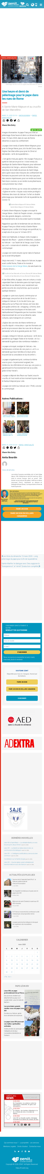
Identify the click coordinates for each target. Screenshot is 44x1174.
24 (12, 968)
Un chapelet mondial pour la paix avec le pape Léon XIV (25, 892)
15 (37, 960)
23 (6, 968)
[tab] (13, 1097)
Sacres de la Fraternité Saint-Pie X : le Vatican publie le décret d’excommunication (24, 881)
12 (22, 960)
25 (17, 968)
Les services (34, 1143)
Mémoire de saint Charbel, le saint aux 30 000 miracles (25, 902)
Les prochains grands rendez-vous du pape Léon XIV (14, 1008)
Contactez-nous (35, 1146)
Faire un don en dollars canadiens (22, 514)
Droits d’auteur (22, 1146)
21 (32, 964)
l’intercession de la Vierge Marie (14, 266)
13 (27, 960)
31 (12, 972)
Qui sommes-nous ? (11, 1143)
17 (12, 964)
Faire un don (22, 509)
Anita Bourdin (24, 115)
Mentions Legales (9, 1146)
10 (12, 960)
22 (37, 964)
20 (27, 964)
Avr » (9, 977)
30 (6, 972)
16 (6, 964)
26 (22, 968)
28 (32, 968)
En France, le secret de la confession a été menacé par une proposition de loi (25, 913)
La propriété (24, 1143)
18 (17, 964)
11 (17, 960)
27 (27, 968)
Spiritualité (11, 58)
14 (32, 960)
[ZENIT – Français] (12, 4)
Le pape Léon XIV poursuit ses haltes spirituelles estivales (14, 1024)
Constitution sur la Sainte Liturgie (14, 859)
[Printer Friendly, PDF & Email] (36, 130)
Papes (4, 58)
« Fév (5, 977)
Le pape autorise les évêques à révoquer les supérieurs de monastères (25, 923)
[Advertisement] (22, 31)
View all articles (8, 470)
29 (37, 968)
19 (22, 964)
